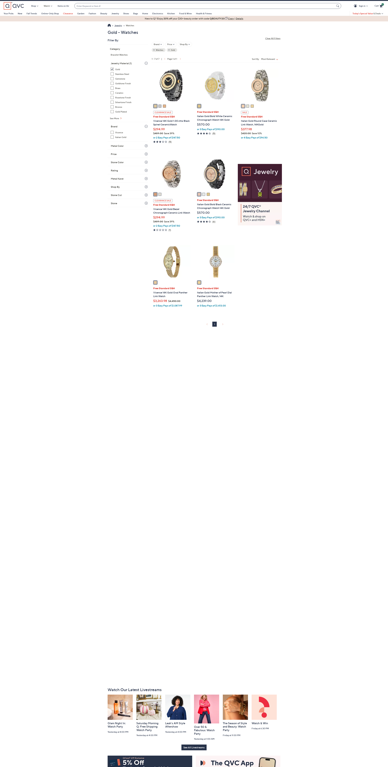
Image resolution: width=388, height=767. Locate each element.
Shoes (126, 13)
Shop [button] (33, 6)
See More (115, 118)
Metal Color (117, 145)
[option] (194, 18)
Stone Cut (116, 195)
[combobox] (205, 6)
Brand (114, 126)
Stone (114, 203)
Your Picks (8, 13)
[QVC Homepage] (109, 25)
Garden (80, 13)
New (20, 13)
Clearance (68, 13)
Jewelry (115, 13)
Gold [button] (173, 50)
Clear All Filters (272, 38)
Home (145, 13)
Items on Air (63, 6)
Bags (135, 13)
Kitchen (171, 13)
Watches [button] (159, 50)
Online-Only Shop (50, 13)
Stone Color (117, 162)
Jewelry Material (121, 63)
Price (114, 154)
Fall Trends (32, 13)
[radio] (155, 106)
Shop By (115, 186)
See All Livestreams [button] (194, 747)
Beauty (103, 13)
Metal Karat (117, 178)
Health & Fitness (204, 13)
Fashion (92, 13)
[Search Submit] (338, 6)
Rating (114, 170)
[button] (356, 6)
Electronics (157, 13)
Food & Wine (185, 13)
